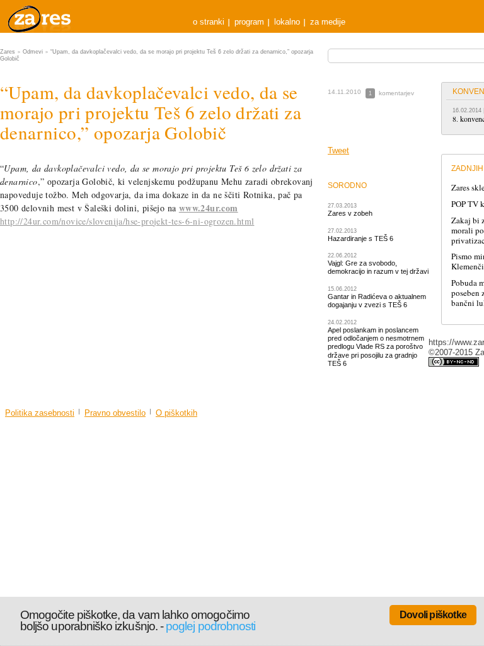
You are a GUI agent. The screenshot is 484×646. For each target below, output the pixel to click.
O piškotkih (176, 413)
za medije (327, 21)
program (249, 21)
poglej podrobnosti (210, 626)
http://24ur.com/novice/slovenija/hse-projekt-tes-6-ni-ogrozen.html (127, 221)
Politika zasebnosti (39, 413)
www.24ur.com (208, 207)
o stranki (208, 21)
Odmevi (33, 52)
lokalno (287, 21)
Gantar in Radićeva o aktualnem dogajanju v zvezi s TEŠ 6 (377, 300)
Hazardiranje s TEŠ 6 (360, 238)
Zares (40, 16)
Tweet (338, 150)
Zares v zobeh (350, 213)
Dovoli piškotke (433, 614)
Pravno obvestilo (115, 413)
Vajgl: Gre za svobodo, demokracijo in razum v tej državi (378, 267)
